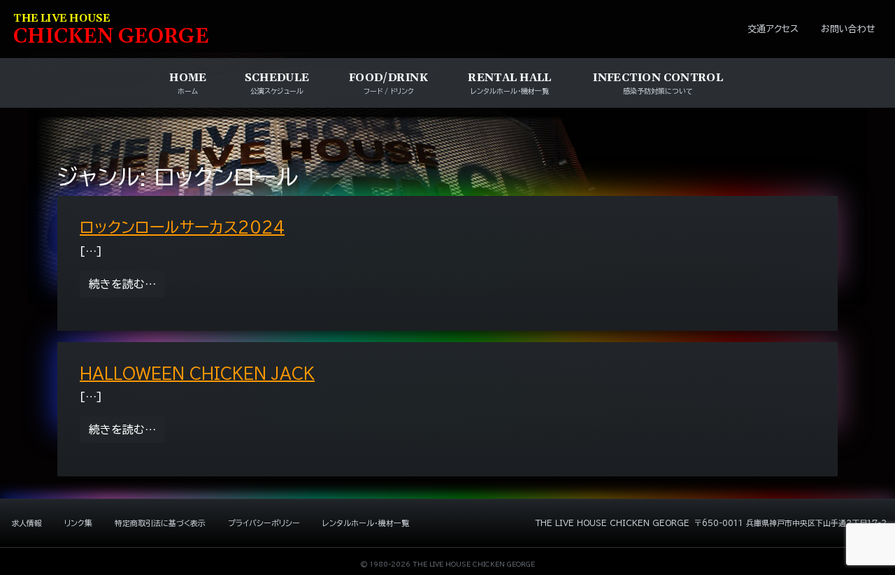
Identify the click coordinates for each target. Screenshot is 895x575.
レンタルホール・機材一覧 (365, 523)
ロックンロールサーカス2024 (182, 227)
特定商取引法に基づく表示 (160, 523)
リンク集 (78, 523)
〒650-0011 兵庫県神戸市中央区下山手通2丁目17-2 (790, 523)
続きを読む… (127, 284)
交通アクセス (773, 29)
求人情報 (26, 523)
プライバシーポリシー (264, 523)
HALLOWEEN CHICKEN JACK (197, 373)
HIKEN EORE (111, 30)
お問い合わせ (848, 29)
